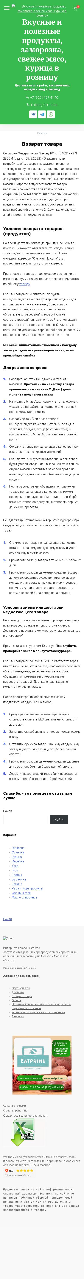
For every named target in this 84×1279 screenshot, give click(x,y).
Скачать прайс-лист (16, 1110)
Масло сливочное (24, 897)
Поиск (7, 811)
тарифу (24, 284)
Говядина (18, 848)
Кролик (17, 875)
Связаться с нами (14, 1105)
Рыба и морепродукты (27, 888)
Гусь (15, 870)
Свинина (18, 852)
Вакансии (18, 1016)
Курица (17, 857)
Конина (17, 884)
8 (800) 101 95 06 (44, 105)
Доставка (18, 992)
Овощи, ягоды (21, 893)
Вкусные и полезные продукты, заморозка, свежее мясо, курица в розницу (42, 50)
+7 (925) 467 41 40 (44, 98)
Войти (7, 919)
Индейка (18, 861)
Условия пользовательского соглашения (38, 1012)
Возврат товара (22, 996)
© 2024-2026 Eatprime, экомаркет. (25, 1115)
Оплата (16, 1000)
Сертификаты (21, 988)
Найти (59, 819)
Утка (15, 866)
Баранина (19, 879)
